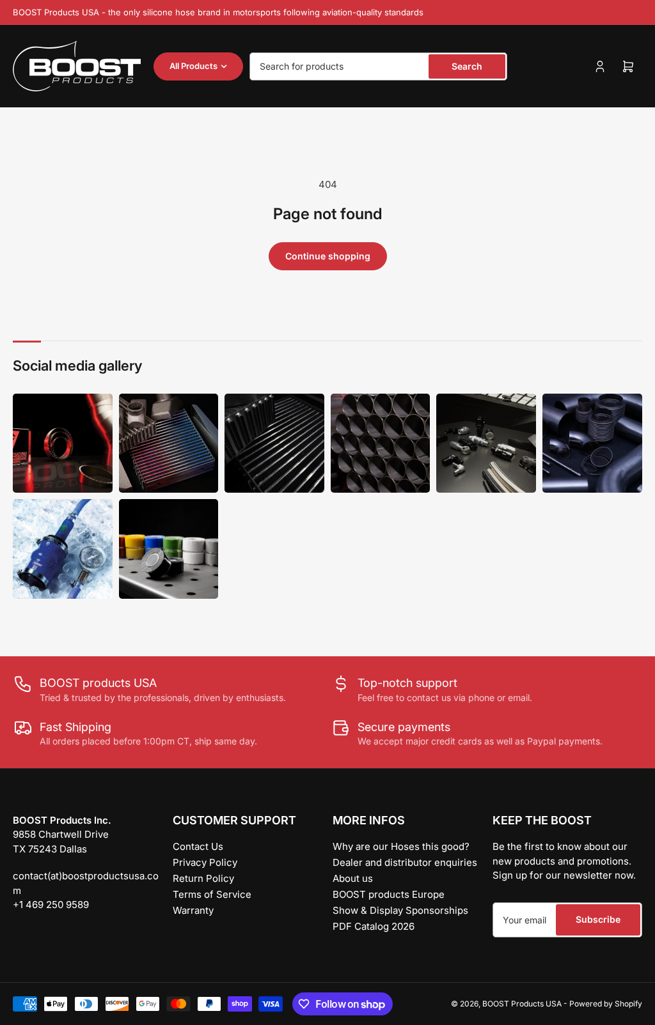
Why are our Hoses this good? (401, 846)
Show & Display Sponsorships (400, 910)
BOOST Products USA (522, 1003)
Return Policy (203, 878)
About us (353, 878)
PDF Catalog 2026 (373, 926)
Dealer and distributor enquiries (405, 862)
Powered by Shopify (605, 1003)
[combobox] (378, 66)
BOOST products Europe (389, 894)
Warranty (193, 910)
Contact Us (198, 846)
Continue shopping (327, 255)
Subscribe (598, 919)
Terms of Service (212, 894)
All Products (193, 66)
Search (467, 66)
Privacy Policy (205, 862)
